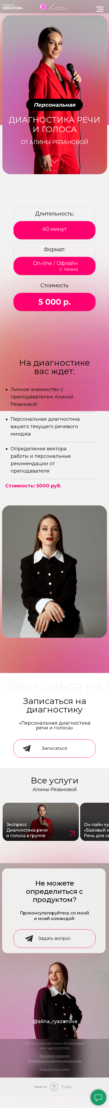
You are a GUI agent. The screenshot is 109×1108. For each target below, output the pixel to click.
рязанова (13, 8)
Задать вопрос (54, 938)
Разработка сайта (54, 1069)
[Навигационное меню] (99, 9)
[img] (41, 822)
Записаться (54, 748)
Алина (9, 5)
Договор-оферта (54, 1056)
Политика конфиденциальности (54, 1061)
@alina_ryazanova (55, 1021)
